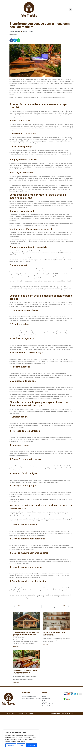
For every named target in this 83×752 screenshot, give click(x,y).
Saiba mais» (16, 646)
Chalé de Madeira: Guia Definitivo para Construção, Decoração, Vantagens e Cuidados (26, 634)
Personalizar (11, 745)
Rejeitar (21, 745)
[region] (21, 739)
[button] (70, 9)
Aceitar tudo (31, 745)
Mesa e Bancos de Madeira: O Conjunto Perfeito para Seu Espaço (26, 671)
